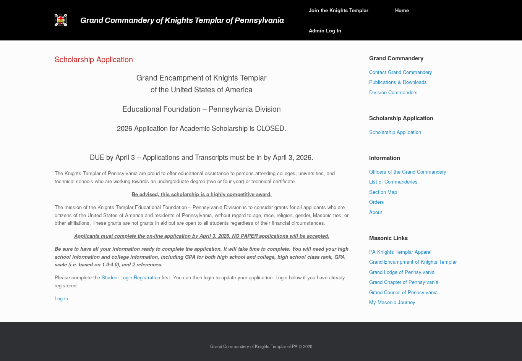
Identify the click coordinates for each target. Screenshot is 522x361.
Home (402, 10)
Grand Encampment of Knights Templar (413, 261)
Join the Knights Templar (338, 10)
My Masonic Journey (392, 302)
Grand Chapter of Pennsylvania (403, 281)
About (375, 212)
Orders (376, 201)
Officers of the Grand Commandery (407, 171)
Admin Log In (325, 30)
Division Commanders (393, 92)
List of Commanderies (393, 181)
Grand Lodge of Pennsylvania (401, 272)
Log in (61, 298)
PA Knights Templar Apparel (400, 251)
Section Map (383, 191)
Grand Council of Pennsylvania (403, 292)
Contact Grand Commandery (400, 72)
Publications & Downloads (398, 81)
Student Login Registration (131, 277)
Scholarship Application (395, 131)
